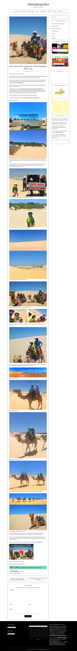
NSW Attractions (62, 637)
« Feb (38, 639)
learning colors (62, 631)
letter (56, 633)
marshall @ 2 (53, 635)
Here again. (54, 38)
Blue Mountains (56, 626)
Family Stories (31, 11)
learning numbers (52, 633)
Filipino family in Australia (62, 627)
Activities (24, 11)
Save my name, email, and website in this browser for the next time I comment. (28, 613)
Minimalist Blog (41, 649)
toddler (50, 643)
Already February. (55, 30)
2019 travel (60, 624)
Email (29, 604)
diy (65, 626)
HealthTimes (54, 118)
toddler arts (51, 644)
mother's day (51, 637)
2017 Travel (56, 624)
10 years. (53, 35)
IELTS (50, 631)
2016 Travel (51, 624)
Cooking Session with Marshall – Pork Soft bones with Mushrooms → (38, 579)
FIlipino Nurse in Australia (54, 628)
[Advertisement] (60, 106)
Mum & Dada (43, 11)
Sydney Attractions (54, 641)
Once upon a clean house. (56, 28)
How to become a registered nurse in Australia (60, 630)
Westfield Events (55, 644)
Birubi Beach (51, 626)
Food (37, 11)
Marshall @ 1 (62, 633)
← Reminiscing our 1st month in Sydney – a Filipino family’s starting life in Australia (17, 579)
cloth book (63, 626)
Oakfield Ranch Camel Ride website (33, 97)
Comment (11, 589)
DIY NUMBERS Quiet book (58, 63)
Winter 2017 (63, 644)
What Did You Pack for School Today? (58, 23)
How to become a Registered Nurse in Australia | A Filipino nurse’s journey (59, 127)
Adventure (17, 11)
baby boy (63, 624)
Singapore (59, 640)
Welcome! (60, 11)
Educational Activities (52, 627)
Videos (54, 11)
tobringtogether (38, 4)
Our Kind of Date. (55, 26)
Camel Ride (59, 626)
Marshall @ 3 (62, 635)
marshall (59, 633)
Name (10, 604)
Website (11, 609)
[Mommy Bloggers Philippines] (60, 95)
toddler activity (63, 643)
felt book (56, 627)
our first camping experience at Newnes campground (32, 88)
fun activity (51, 630)
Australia (18, 573)
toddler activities (56, 643)
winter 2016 (60, 644)
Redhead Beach (55, 640)
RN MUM (49, 11)
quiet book (51, 640)
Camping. (53, 33)
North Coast (55, 637)
